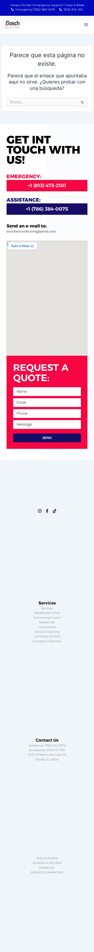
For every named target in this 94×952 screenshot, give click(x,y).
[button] (86, 24)
